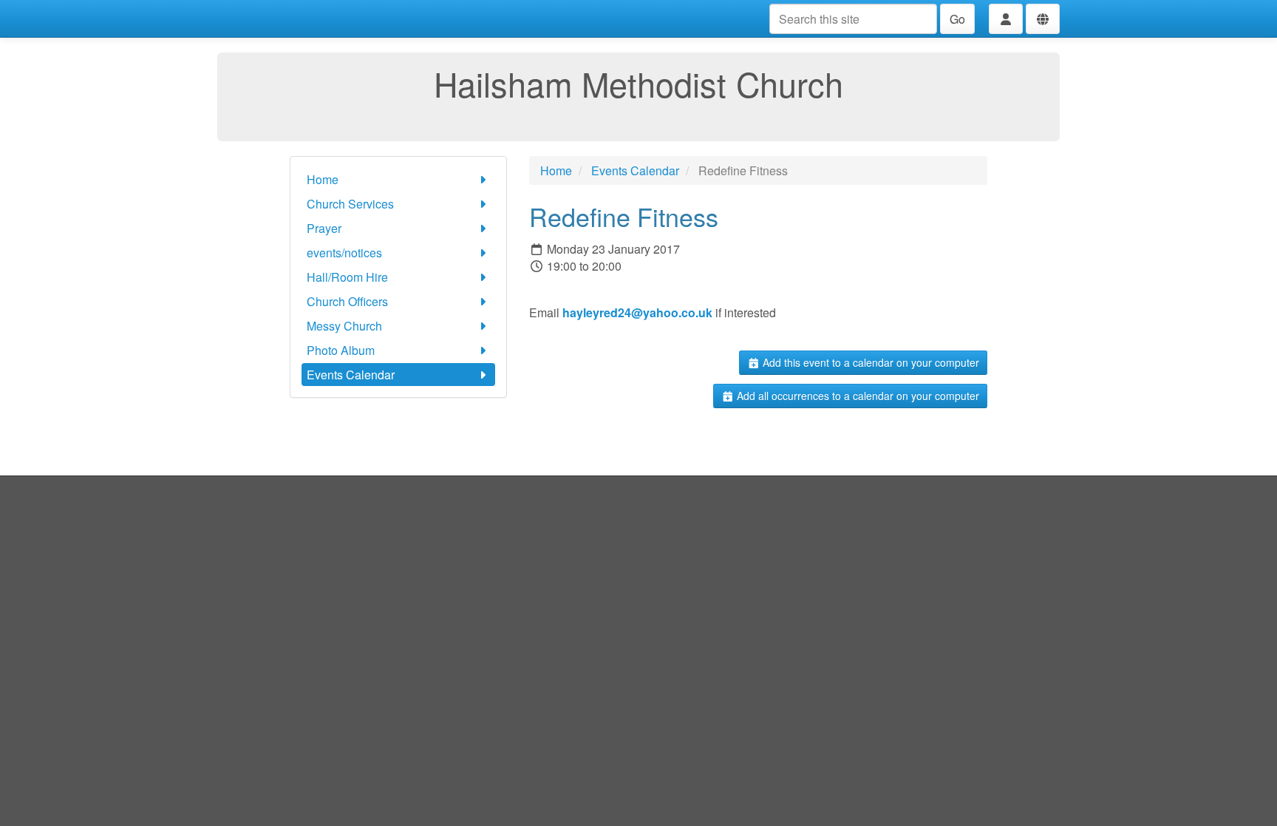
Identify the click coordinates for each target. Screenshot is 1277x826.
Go (957, 18)
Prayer (324, 228)
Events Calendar (351, 374)
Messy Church (344, 325)
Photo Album (341, 350)
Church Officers (347, 301)
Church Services (350, 203)
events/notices (344, 252)
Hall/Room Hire (347, 276)
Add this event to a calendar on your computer (869, 362)
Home (322, 179)
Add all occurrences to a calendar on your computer (856, 395)
